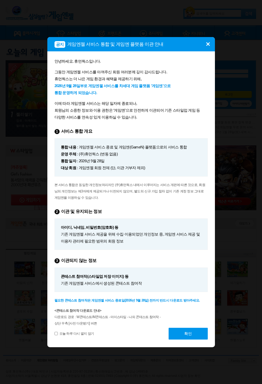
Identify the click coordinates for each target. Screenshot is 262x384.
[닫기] (208, 41)
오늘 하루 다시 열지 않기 (76, 333)
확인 (188, 333)
